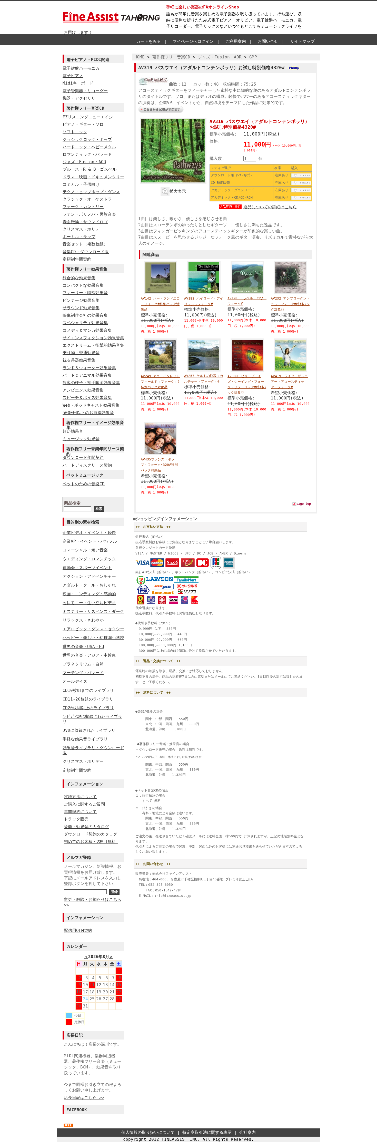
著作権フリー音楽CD (85, 108)
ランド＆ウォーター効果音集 (89, 367)
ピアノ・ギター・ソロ (83, 124)
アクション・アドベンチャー (89, 576)
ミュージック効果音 (81, 438)
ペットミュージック (84, 475)
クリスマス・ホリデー (83, 229)
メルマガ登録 (78, 857)
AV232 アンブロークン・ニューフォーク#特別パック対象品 (290, 303)
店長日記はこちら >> (84, 1097)
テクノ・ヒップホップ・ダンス (91, 191)
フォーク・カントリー (83, 206)
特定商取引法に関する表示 (207, 1132)
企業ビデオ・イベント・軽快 (89, 532)
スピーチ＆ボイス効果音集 (87, 397)
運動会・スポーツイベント (87, 567)
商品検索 (72, 502)
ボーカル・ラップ (79, 236)
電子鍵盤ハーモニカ (81, 68)
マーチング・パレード (83, 672)
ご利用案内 (235, 41)
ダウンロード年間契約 (83, 457)
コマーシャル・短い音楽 (85, 550)
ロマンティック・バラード (87, 154)
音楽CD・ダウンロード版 (86, 251)
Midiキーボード (78, 83)
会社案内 (247, 1132)
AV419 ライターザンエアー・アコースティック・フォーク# (289, 381)
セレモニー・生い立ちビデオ (89, 602)
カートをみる (148, 41)
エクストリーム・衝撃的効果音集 (93, 345)
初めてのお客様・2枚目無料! (91, 841)
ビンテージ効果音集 (81, 300)
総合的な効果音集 (79, 277)
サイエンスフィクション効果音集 (93, 337)
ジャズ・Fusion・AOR (84, 161)
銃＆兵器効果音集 (79, 360)
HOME (139, 57)
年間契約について (80, 811)
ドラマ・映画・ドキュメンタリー (93, 176)
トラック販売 (76, 819)
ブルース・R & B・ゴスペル (89, 169)
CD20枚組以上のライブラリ (88, 707)
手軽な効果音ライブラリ (85, 739)
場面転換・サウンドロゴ (85, 221)
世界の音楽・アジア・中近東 (89, 655)
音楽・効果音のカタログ (86, 826)
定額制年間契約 (77, 259)
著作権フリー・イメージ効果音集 (95, 423)
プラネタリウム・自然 (83, 664)
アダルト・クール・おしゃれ (89, 585)
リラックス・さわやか (83, 620)
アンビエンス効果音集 (83, 390)
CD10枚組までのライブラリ (88, 690)
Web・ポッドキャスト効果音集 (91, 405)
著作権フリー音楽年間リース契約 (95, 449)
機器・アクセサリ (79, 98)
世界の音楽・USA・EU (83, 646)
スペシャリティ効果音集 (85, 322)
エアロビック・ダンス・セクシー (93, 628)
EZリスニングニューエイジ (88, 117)
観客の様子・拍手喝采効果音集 (91, 382)
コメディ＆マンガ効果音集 (87, 330)
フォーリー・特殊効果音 (85, 292)
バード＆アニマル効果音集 (87, 375)
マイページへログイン (193, 41)
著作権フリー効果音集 (86, 269)
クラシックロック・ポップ (87, 139)
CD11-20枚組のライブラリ (88, 699)
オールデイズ (75, 681)
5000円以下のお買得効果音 (88, 412)
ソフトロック (75, 131)
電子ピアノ (73, 75)
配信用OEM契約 (78, 930)
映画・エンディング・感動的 (89, 593)
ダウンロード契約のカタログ (90, 834)
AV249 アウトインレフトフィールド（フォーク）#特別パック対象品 (160, 381)
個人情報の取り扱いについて (148, 1132)
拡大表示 (178, 191)
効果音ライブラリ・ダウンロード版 (93, 750)
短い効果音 (73, 431)
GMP (253, 57)
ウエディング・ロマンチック (89, 559)
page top (303, 504)
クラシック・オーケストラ (87, 199)
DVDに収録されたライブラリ (89, 730)
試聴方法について (80, 796)
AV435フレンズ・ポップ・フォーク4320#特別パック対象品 (159, 464)
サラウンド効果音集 (81, 307)
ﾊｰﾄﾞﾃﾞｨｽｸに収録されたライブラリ (92, 719)
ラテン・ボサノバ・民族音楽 (89, 214)
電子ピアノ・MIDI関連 (88, 59)
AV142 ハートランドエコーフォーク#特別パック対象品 (160, 303)
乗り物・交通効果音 (81, 352)
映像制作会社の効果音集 (85, 315)
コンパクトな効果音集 (83, 285)
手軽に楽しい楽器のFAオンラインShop (202, 7)
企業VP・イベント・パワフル (90, 541)
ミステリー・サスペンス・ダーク (93, 611)
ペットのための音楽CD (84, 483)
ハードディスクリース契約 (87, 465)
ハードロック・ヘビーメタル (89, 147)
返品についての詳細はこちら (270, 206)
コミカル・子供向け (81, 184)
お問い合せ (268, 41)
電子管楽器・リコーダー (85, 90)
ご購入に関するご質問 (84, 804)
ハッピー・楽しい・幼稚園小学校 (93, 637)
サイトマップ (302, 41)
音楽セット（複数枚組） (85, 244)
